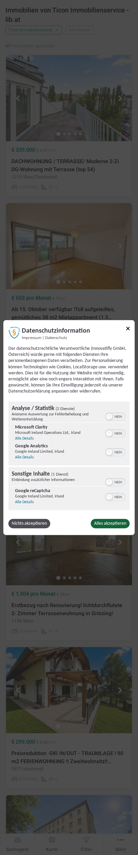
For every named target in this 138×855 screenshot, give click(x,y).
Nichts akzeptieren (29, 523)
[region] (69, 456)
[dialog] (69, 427)
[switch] (115, 416)
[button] (109, 416)
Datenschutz (56, 338)
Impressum (31, 338)
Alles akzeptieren (110, 523)
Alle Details (24, 438)
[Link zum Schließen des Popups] (128, 328)
